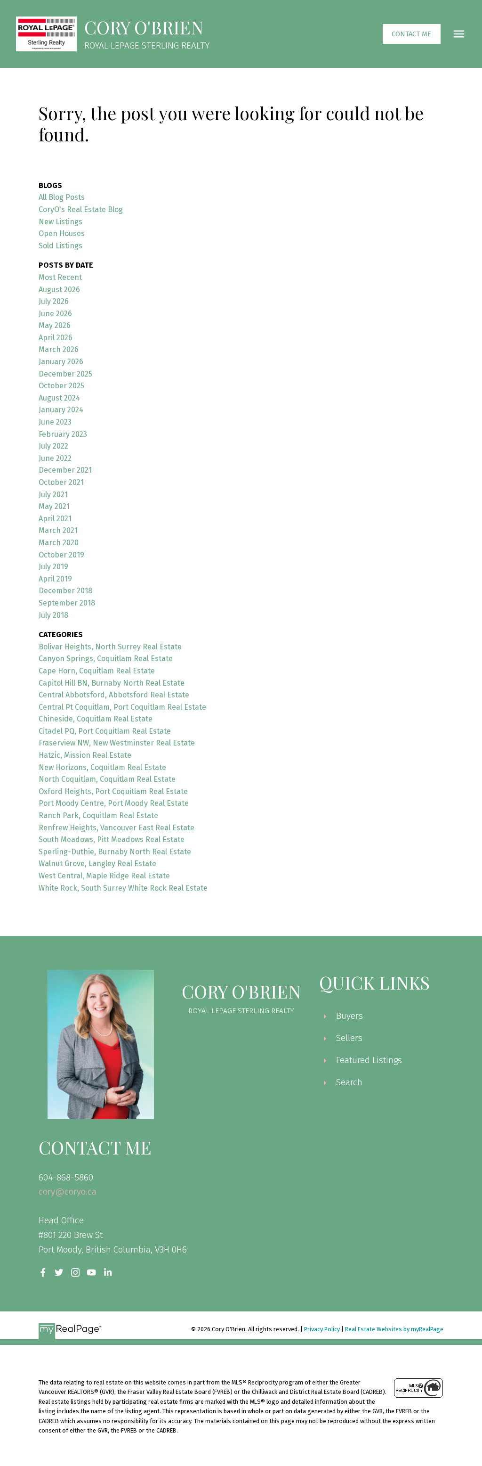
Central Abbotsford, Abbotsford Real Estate (114, 694)
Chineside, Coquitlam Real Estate (96, 718)
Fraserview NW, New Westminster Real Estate (117, 742)
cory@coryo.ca (67, 1191)
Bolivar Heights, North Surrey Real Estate (110, 646)
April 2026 (55, 337)
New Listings (60, 221)
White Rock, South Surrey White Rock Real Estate (123, 888)
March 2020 (59, 542)
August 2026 (59, 289)
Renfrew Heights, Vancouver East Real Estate (116, 827)
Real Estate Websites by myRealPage (394, 1329)
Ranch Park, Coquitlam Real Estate (98, 815)
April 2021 (55, 518)
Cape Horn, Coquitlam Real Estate (97, 670)
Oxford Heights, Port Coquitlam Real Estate (113, 791)
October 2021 (61, 482)
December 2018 (65, 590)
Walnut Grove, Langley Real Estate (97, 863)
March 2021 (58, 530)
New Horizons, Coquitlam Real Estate (102, 767)
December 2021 (65, 470)
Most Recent (60, 277)
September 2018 (67, 602)
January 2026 (61, 361)
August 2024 (59, 397)
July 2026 (54, 301)
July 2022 (53, 446)
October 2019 (61, 554)
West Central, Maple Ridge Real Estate (104, 875)
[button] (412, 34)
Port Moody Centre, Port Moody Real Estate (114, 803)
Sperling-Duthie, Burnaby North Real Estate (115, 851)
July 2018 (53, 615)
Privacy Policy (322, 1329)
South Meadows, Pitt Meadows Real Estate (112, 839)
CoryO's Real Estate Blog (81, 209)
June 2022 (55, 458)
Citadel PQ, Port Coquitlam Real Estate (105, 731)
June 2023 (55, 422)
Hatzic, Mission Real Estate (85, 755)
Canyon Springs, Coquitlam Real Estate (106, 658)
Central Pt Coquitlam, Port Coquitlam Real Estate (122, 707)
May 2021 (54, 506)
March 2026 (59, 349)
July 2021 (53, 494)
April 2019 (55, 578)
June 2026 (55, 313)
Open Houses (62, 233)
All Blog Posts (62, 197)
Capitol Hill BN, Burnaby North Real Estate (112, 683)
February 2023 (63, 434)
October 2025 (61, 385)
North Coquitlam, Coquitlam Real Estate (107, 779)
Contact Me (411, 34)
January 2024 (61, 409)
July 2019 (53, 566)
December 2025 (65, 373)
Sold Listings (60, 245)
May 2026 (55, 325)
